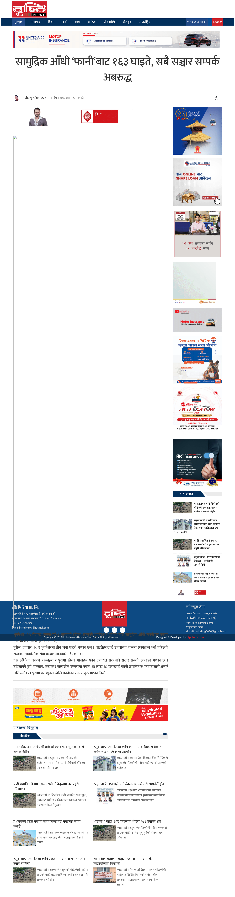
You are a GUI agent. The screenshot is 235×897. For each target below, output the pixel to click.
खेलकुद (127, 21)
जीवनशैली (109, 21)
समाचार (35, 21)
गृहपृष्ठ (18, 22)
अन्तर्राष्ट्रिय (144, 21)
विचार (51, 21)
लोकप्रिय (25, 736)
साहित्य (92, 21)
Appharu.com (196, 637)
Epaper (217, 21)
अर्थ (65, 21)
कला (77, 21)
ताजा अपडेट (187, 493)
